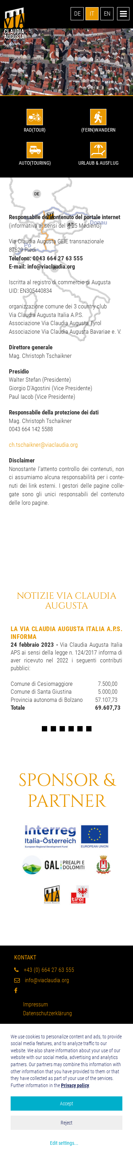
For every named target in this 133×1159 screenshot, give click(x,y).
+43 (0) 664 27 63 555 (48, 970)
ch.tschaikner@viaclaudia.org (43, 444)
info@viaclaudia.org (46, 980)
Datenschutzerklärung (47, 1013)
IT (92, 13)
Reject (66, 1123)
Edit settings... (64, 1143)
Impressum (35, 1004)
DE (77, 13)
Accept (66, 1103)
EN (107, 13)
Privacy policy (75, 1085)
